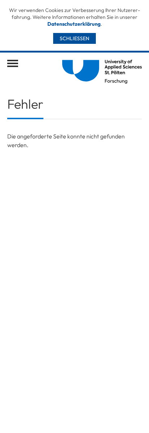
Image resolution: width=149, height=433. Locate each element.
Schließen (74, 38)
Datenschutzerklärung (74, 24)
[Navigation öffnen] (12, 63)
